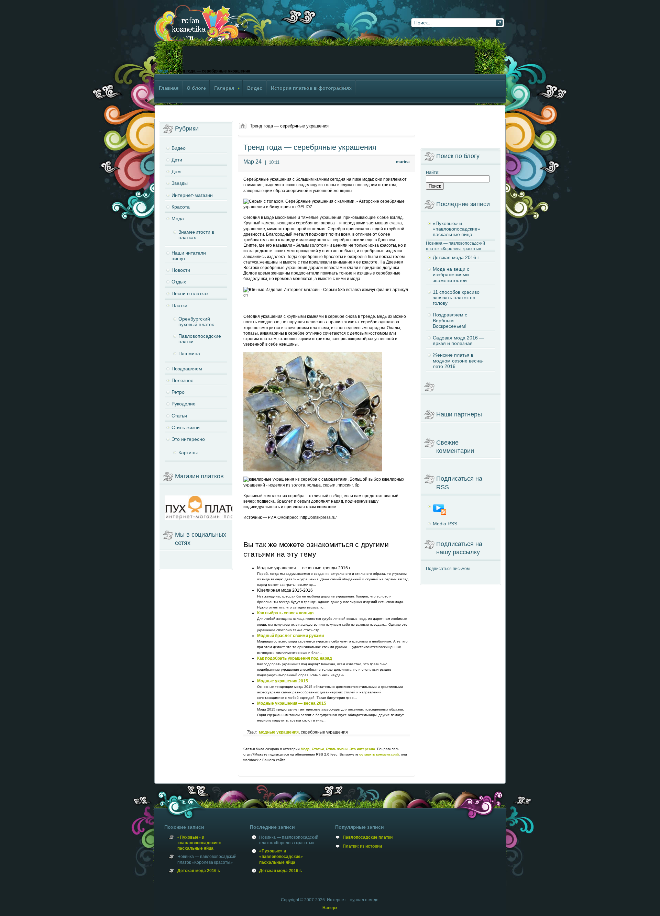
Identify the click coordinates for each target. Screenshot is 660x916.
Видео (179, 148)
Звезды (180, 183)
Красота (181, 207)
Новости (181, 270)
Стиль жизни (337, 749)
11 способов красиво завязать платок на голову (456, 297)
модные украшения (279, 732)
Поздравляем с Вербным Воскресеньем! (450, 320)
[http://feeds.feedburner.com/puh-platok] (460, 509)
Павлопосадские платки (368, 837)
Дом (176, 171)
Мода (162, 71)
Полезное (183, 380)
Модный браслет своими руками (290, 635)
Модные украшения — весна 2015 (291, 703)
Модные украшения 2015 (282, 681)
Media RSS (445, 523)
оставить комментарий (379, 754)
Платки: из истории (362, 846)
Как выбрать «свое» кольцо (285, 613)
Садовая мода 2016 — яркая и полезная (458, 340)
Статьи (318, 749)
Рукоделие (184, 403)
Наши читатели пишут (189, 255)
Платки (179, 305)
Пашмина (189, 353)
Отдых (179, 281)
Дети (177, 160)
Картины (188, 452)
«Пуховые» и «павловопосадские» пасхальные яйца (456, 229)
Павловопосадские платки (199, 338)
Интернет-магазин (192, 195)
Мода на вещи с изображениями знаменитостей (451, 274)
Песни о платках (190, 293)
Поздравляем (187, 368)
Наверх (330, 907)
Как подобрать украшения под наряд (294, 658)
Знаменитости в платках (196, 234)
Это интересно (362, 749)
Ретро (178, 392)
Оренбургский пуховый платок (196, 321)
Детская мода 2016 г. (456, 257)
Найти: (432, 172)
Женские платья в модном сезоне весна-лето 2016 (458, 360)
